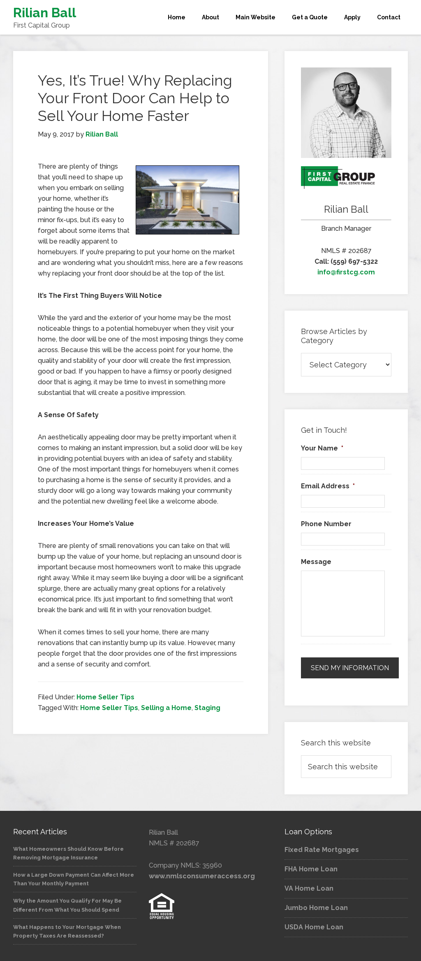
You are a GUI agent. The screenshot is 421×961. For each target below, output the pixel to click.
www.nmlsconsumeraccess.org (202, 876)
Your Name (322, 448)
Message (316, 562)
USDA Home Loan (314, 927)
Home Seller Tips (105, 697)
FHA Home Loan (311, 869)
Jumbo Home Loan (316, 908)
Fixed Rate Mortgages (322, 850)
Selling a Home (166, 708)
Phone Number (326, 524)
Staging (207, 708)
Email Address (328, 486)
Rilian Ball (44, 12)
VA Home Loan (309, 888)
